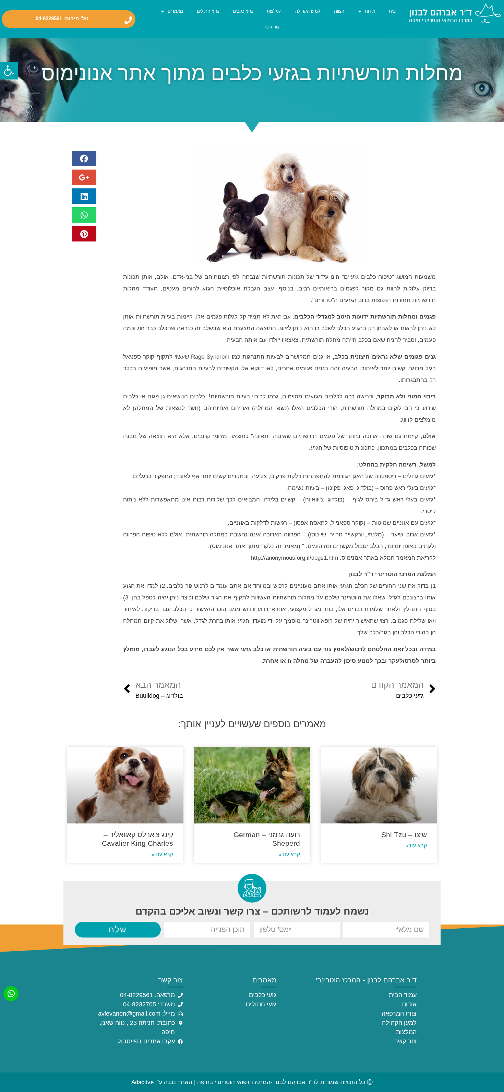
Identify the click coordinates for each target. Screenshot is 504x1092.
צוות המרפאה (399, 1013)
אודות (370, 11)
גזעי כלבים (243, 11)
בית (392, 11)
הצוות (339, 11)
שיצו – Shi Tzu (404, 835)
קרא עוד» (416, 845)
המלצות (274, 11)
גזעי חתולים (208, 11)
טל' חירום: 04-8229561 (62, 18)
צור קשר (271, 26)
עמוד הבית (403, 995)
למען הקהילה (307, 11)
